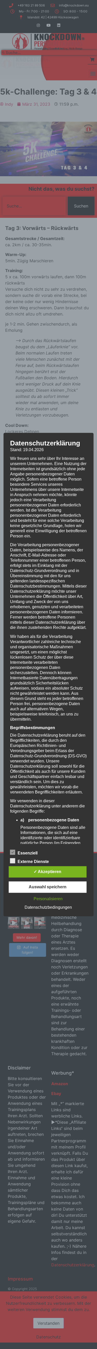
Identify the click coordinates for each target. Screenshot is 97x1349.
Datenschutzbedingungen (48, 907)
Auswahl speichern (47, 887)
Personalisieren (48, 899)
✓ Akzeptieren (47, 871)
